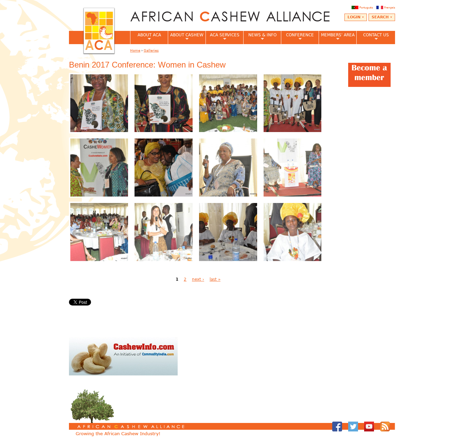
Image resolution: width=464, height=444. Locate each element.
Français (389, 7)
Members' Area (337, 37)
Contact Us (372, 37)
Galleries (151, 50)
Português (366, 7)
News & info (259, 37)
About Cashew (185, 37)
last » (215, 279)
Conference (297, 37)
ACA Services (222, 37)
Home (135, 50)
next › (198, 279)
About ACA (145, 37)
